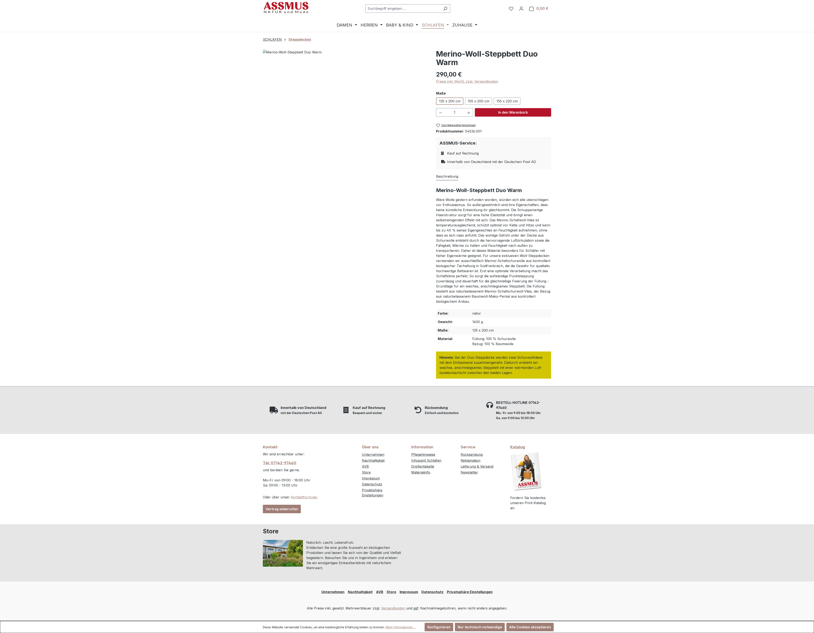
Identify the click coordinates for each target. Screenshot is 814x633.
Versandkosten (393, 608)
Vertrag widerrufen (282, 509)
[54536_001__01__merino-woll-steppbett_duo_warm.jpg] (345, 140)
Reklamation (470, 460)
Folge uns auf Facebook (436, 553)
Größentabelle (422, 466)
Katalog (517, 447)
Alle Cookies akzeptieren (530, 627)
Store (366, 472)
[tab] (447, 176)
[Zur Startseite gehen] (286, 7)
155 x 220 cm (507, 101)
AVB (365, 466)
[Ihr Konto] (521, 8)
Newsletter (469, 472)
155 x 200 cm (478, 101)
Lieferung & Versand (477, 466)
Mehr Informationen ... (400, 627)
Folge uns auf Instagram (436, 544)
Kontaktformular (304, 497)
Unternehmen (373, 454)
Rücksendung (472, 454)
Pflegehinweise (423, 454)
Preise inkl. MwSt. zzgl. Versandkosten (467, 81)
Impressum (371, 478)
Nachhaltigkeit (373, 460)
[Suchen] (445, 8)
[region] (345, 140)
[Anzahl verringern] (440, 112)
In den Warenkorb (513, 112)
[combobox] (402, 8)
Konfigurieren (438, 627)
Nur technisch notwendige (480, 627)
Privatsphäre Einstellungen (470, 592)
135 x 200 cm (449, 101)
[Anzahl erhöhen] (468, 112)
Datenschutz (372, 484)
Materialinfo (420, 472)
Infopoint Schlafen (426, 460)
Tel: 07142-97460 (279, 463)
